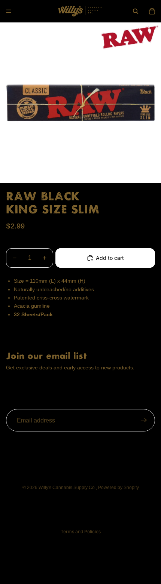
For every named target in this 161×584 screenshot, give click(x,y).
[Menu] (8, 11)
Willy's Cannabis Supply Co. (67, 487)
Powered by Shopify (118, 487)
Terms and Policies (81, 531)
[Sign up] (144, 420)
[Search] (135, 11)
